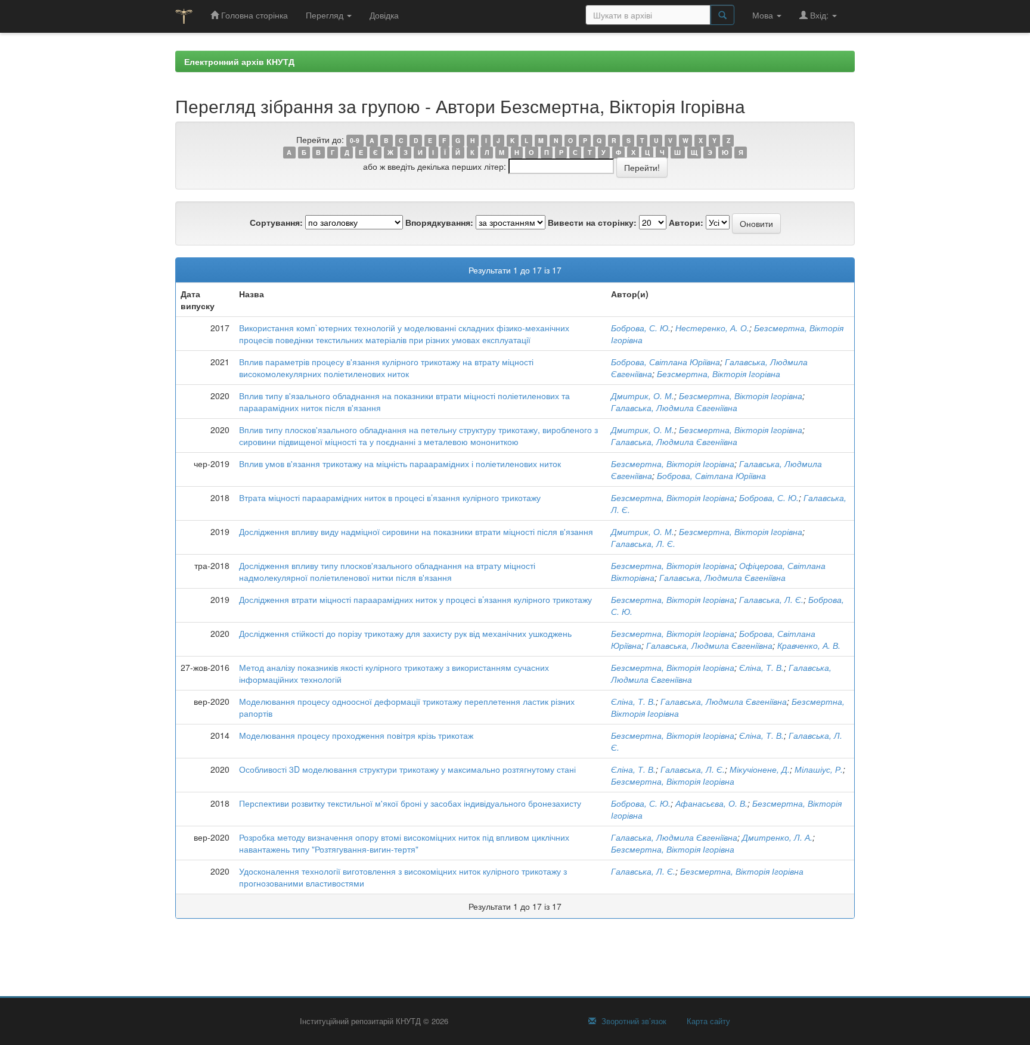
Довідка (384, 15)
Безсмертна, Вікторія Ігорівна (718, 374)
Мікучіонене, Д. (760, 769)
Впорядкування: (439, 222)
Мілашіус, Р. (819, 769)
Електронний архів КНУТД (239, 61)
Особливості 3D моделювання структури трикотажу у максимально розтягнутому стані (407, 769)
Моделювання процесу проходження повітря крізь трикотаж (356, 735)
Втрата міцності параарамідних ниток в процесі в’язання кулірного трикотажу (390, 497)
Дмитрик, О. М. (642, 396)
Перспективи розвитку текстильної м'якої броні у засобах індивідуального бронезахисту (410, 803)
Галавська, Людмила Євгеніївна (674, 407)
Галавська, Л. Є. (643, 543)
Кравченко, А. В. (808, 645)
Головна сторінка (253, 15)
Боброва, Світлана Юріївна (665, 362)
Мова (763, 15)
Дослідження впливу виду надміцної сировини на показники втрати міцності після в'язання (416, 531)
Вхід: (819, 15)
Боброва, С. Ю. (641, 328)
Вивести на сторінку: (592, 222)
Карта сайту (707, 1021)
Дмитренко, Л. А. (777, 837)
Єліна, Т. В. (761, 667)
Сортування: (276, 222)
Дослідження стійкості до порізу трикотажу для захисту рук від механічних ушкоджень (405, 633)
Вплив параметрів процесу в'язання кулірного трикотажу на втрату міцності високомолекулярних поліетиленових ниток (386, 368)
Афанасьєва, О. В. (711, 803)
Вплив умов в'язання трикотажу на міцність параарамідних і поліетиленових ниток (400, 463)
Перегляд (326, 15)
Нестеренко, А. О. (712, 328)
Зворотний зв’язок (632, 1021)
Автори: (686, 222)
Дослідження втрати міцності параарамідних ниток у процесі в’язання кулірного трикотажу (415, 599)
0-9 (354, 140)
